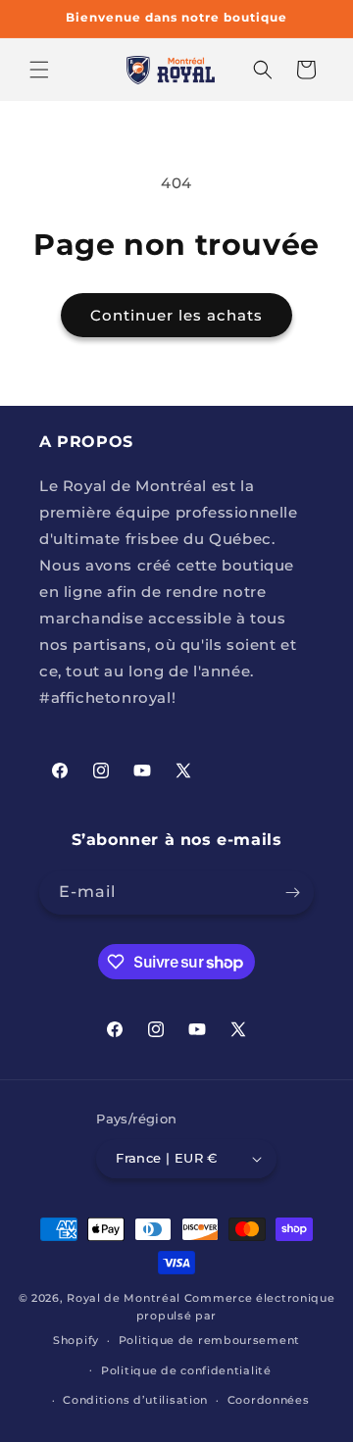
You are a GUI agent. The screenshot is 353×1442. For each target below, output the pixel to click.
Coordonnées (268, 1400)
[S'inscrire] (292, 892)
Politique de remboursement (209, 1340)
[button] (39, 69)
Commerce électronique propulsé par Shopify (193, 1319)
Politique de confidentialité (186, 1370)
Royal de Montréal (123, 1298)
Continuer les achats (176, 315)
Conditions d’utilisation (135, 1400)
